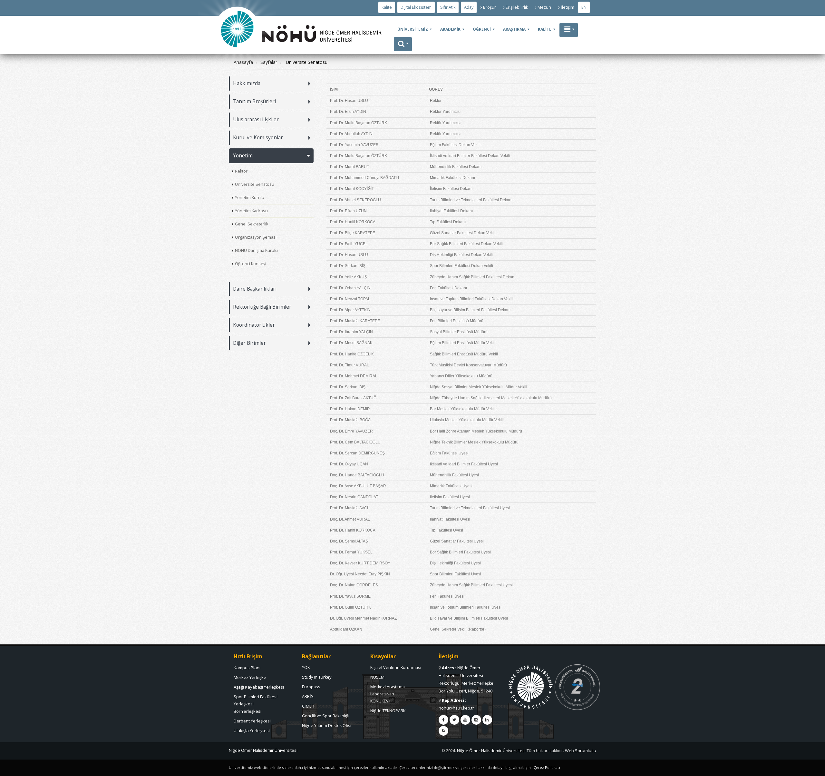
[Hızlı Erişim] (568, 30)
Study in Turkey (316, 677)
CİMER (308, 706)
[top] (814, 768)
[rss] (443, 731)
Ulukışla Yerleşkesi (252, 730)
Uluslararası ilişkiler (256, 119)
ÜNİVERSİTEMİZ (412, 29)
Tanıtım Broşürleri (254, 101)
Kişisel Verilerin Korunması (395, 667)
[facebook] (443, 720)
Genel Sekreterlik (251, 224)
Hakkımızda (246, 83)
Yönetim (243, 155)
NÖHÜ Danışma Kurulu (256, 250)
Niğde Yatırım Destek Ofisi (326, 725)
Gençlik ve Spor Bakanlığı (325, 716)
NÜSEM (377, 677)
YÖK (306, 667)
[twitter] (454, 720)
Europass (311, 687)
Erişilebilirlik (517, 7)
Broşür (489, 7)
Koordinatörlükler (254, 325)
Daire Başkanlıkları (255, 288)
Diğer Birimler (249, 343)
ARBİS (308, 696)
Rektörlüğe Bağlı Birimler (262, 306)
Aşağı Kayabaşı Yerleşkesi (259, 687)
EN (584, 7)
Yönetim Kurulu (249, 197)
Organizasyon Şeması (256, 237)
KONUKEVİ (380, 701)
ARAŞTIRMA (514, 29)
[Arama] (403, 44)
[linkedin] (487, 720)
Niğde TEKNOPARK (387, 710)
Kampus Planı (247, 668)
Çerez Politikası (547, 767)
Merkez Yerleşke (250, 677)
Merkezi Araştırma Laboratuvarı (387, 688)
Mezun (544, 7)
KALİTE (544, 29)
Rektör (241, 171)
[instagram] (476, 720)
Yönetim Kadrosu (251, 211)
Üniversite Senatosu (254, 184)
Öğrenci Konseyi (250, 263)
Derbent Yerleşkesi (252, 721)
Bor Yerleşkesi (247, 711)
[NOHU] (237, 66)
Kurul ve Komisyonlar (258, 137)
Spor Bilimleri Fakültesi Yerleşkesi (255, 698)
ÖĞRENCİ (482, 29)
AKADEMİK (450, 29)
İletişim (567, 7)
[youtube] (465, 720)
